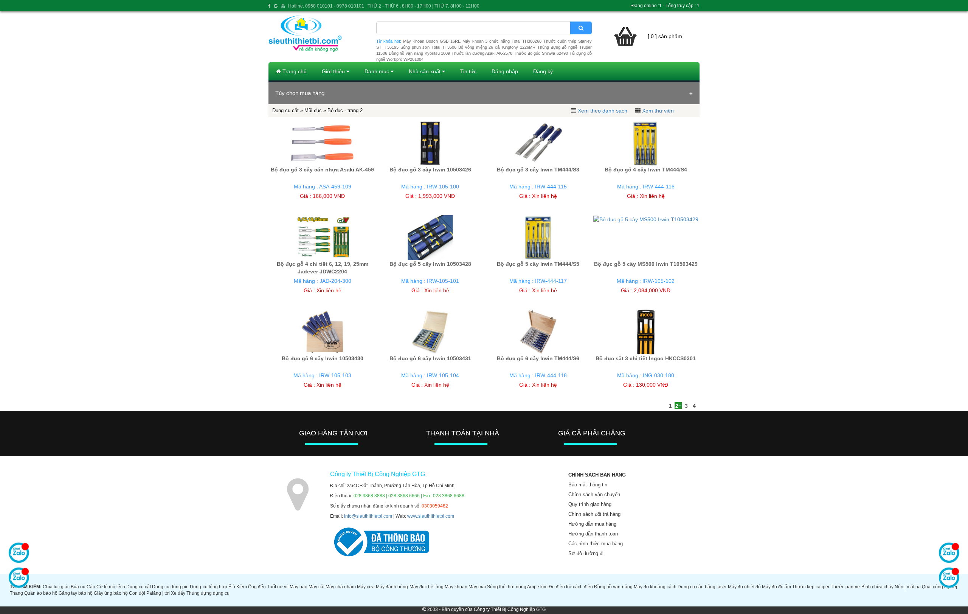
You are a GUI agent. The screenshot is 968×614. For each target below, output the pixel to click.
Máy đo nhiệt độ (744, 586)
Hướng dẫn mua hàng (592, 524)
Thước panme (845, 586)
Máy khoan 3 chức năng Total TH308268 (501, 41)
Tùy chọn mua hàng (299, 93)
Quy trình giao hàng (589, 504)
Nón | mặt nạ (908, 586)
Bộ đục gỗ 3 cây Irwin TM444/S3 (538, 170)
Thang (16, 593)
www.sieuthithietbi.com (430, 516)
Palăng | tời (158, 593)
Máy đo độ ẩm (776, 586)
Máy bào (298, 586)
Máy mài (477, 586)
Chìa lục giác (56, 586)
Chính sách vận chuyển (594, 494)
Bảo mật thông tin (587, 484)
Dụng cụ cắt (138, 586)
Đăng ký (543, 71)
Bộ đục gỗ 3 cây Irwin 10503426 (430, 170)
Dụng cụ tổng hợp (208, 586)
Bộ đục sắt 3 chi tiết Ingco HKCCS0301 (646, 358)
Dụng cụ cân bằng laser (702, 586)
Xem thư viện (658, 111)
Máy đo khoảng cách (655, 586)
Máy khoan (456, 586)
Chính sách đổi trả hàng (594, 514)
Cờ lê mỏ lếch (110, 586)
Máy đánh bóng (392, 586)
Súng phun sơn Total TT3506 (428, 47)
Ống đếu (257, 586)
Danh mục (378, 71)
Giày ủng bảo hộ (111, 593)
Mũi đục (313, 110)
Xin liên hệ (544, 196)
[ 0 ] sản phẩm (665, 36)
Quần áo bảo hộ (40, 593)
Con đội (137, 593)
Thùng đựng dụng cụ (208, 593)
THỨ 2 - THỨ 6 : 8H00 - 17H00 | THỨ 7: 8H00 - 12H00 (423, 6)
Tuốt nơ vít (278, 586)
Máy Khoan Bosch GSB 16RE (432, 41)
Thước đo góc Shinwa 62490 (541, 53)
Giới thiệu (334, 71)
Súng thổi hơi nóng (506, 586)
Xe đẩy (178, 593)
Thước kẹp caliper (811, 586)
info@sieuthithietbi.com (368, 516)
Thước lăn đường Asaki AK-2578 (481, 53)
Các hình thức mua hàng (595, 543)
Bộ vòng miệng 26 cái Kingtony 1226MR (496, 47)
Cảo (91, 586)
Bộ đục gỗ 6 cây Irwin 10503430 (322, 358)
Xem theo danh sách (602, 111)
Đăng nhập (505, 71)
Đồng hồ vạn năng (613, 586)
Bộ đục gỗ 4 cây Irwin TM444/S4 (646, 170)
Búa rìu (78, 586)
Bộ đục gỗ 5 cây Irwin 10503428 (430, 264)
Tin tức (468, 71)
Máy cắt (316, 586)
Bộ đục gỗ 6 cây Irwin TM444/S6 (538, 358)
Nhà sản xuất (425, 71)
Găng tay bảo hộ (76, 593)
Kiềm (241, 586)
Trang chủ (294, 71)
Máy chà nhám (341, 586)
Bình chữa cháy (877, 586)
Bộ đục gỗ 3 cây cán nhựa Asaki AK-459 (322, 170)
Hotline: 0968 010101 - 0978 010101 (326, 6)
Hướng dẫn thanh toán (593, 534)
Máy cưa (366, 586)
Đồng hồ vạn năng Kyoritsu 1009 (419, 53)
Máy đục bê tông (427, 586)
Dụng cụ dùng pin (170, 586)
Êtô (231, 586)
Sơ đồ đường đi (585, 553)
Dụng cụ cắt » (288, 110)
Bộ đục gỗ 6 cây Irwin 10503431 (430, 358)
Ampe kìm (537, 586)
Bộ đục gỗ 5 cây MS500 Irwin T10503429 (646, 264)
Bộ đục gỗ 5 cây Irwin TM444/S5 (538, 264)
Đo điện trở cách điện (571, 586)
